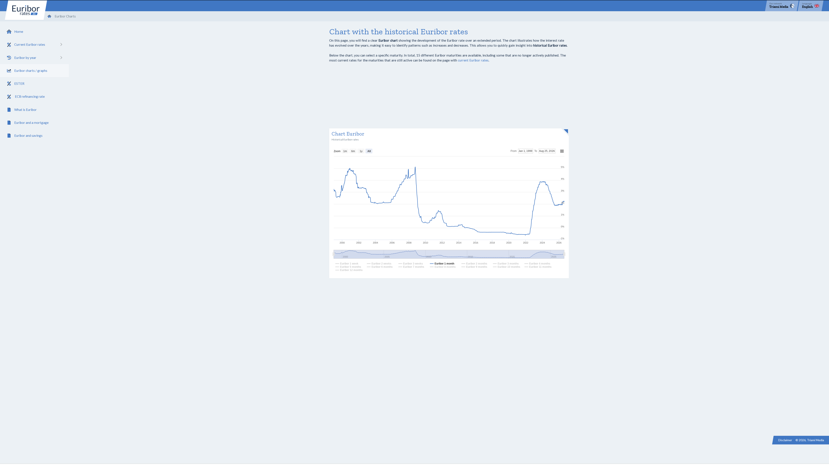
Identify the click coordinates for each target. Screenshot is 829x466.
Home (18, 31)
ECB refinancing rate (29, 96)
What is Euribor (25, 110)
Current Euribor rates (29, 44)
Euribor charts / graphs (30, 70)
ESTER (19, 83)
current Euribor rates (473, 60)
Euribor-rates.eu (25, 10)
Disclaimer (785, 440)
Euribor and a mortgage (31, 122)
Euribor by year (25, 58)
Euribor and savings (28, 135)
